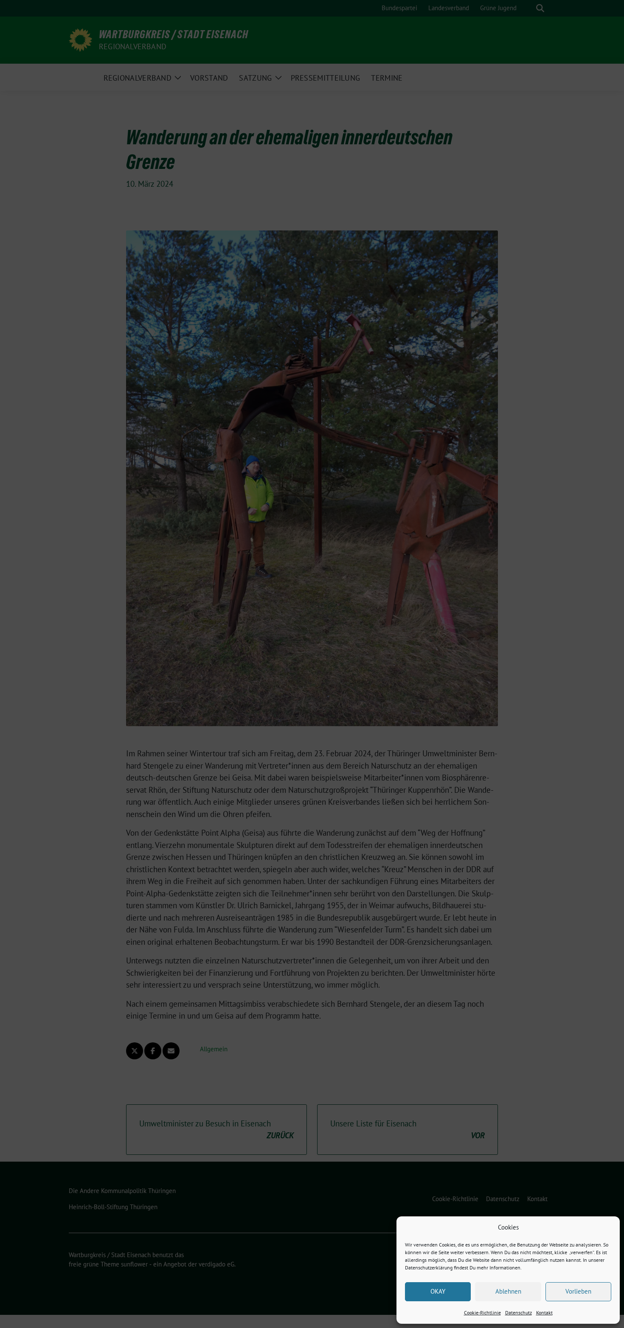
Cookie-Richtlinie (482, 1312)
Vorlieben (578, 1291)
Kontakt (544, 1312)
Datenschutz (518, 1312)
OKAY (437, 1291)
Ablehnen (508, 1291)
